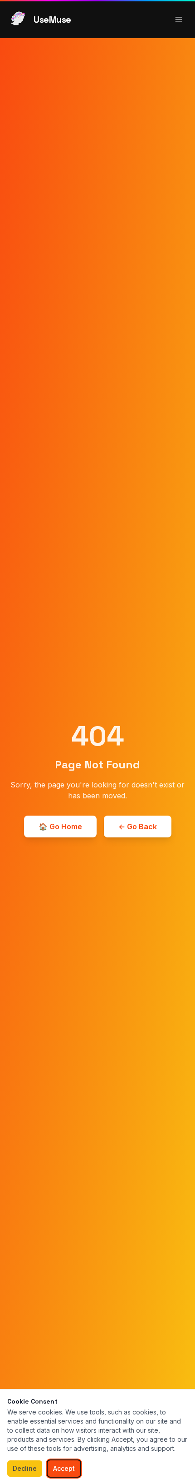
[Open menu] (179, 19)
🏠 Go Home (60, 826)
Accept (64, 1468)
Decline (25, 1468)
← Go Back (137, 826)
